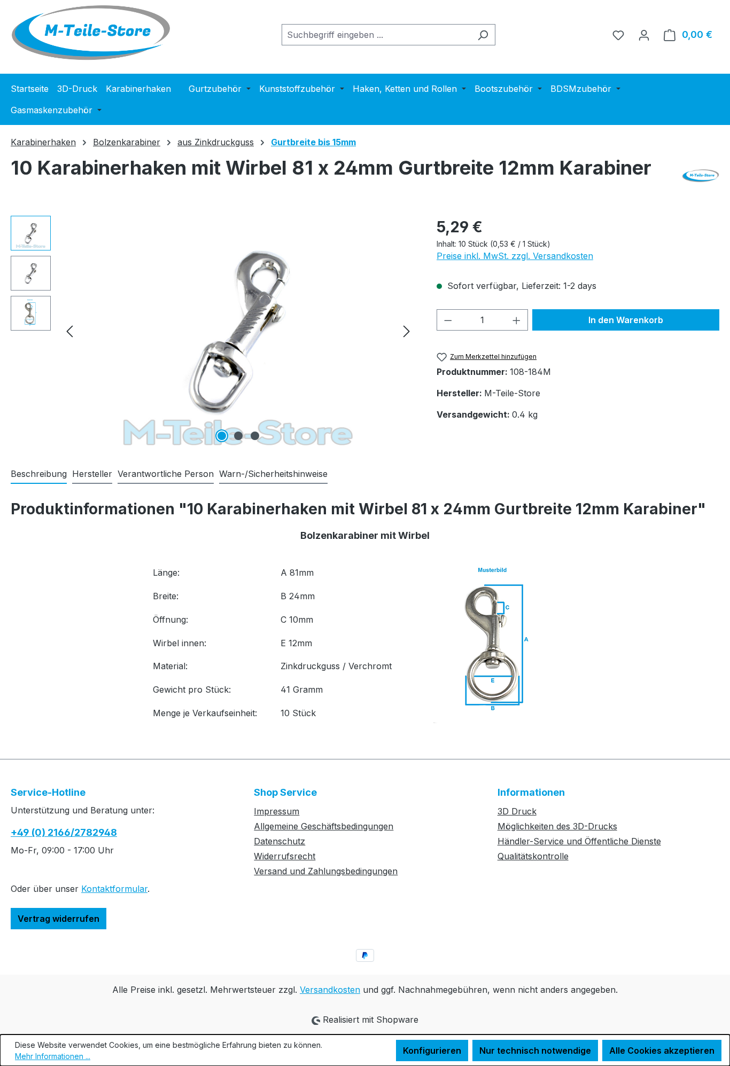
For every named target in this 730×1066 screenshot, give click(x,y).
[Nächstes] (407, 330)
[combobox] (376, 34)
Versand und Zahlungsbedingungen (326, 871)
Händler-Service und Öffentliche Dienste (579, 841)
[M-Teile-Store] (700, 175)
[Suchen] (482, 34)
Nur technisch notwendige (535, 1050)
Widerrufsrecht (284, 856)
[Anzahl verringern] (448, 320)
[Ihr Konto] (644, 34)
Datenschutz (279, 841)
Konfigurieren (432, 1050)
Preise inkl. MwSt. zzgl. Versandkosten (515, 255)
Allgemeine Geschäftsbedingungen (323, 826)
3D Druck (517, 811)
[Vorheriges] (69, 330)
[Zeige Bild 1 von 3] (222, 436)
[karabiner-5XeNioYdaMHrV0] (238, 330)
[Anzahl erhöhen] (517, 320)
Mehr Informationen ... (52, 1056)
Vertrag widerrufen (58, 918)
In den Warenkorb (625, 320)
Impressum (276, 811)
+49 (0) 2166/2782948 (64, 832)
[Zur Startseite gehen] (91, 32)
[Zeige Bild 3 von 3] (255, 436)
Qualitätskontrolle (533, 856)
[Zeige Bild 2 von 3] (238, 436)
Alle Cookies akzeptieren (662, 1050)
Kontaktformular (114, 888)
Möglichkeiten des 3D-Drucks (557, 826)
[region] (213, 330)
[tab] (39, 474)
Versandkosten (330, 989)
